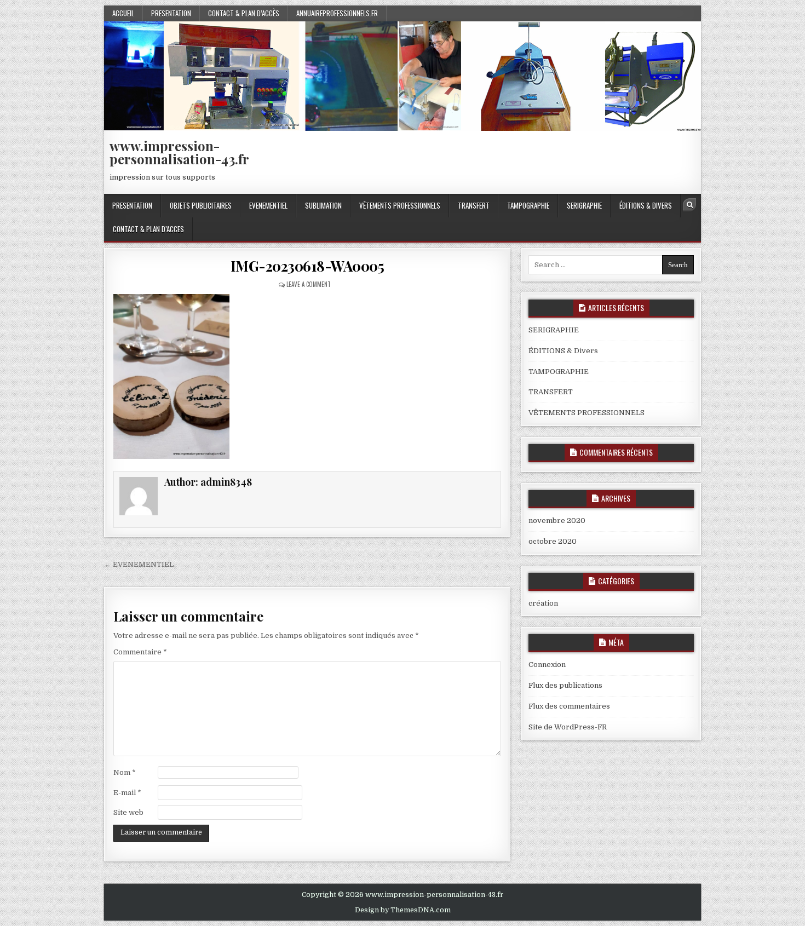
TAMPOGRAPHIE (528, 205)
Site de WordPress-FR (567, 727)
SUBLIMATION (323, 205)
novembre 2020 (556, 520)
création (543, 603)
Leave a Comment (308, 284)
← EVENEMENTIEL (139, 564)
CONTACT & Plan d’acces (148, 228)
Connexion (547, 664)
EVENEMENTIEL (268, 205)
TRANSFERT (474, 205)
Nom (124, 772)
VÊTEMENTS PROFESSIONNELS (399, 205)
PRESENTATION (171, 13)
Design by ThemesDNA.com (403, 910)
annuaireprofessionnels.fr (337, 13)
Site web (128, 812)
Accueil (123, 13)
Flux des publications (565, 685)
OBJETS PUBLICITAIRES (201, 205)
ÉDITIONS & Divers (645, 205)
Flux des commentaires (569, 706)
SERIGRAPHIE (584, 205)
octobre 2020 (552, 541)
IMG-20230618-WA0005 (307, 265)
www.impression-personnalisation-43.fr (179, 152)
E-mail (127, 793)
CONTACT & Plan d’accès (243, 13)
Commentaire (140, 652)
